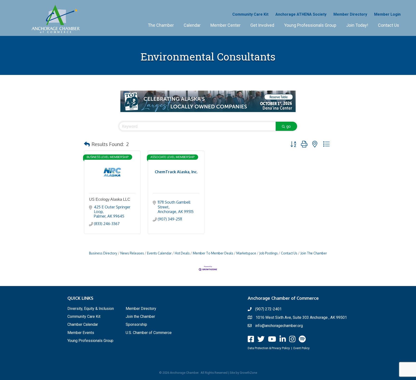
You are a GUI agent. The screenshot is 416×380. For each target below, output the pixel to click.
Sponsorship (136, 324)
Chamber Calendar (82, 324)
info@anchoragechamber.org (279, 325)
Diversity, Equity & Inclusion (90, 308)
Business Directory (103, 253)
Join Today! (357, 25)
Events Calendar (159, 253)
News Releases (132, 253)
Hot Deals (182, 253)
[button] (87, 144)
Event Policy (301, 348)
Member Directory (350, 14)
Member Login (387, 14)
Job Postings (268, 253)
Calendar (192, 25)
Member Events (80, 332)
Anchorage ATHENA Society (300, 14)
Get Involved (262, 25)
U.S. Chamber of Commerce (149, 332)
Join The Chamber (313, 253)
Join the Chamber (140, 316)
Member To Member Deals (213, 253)
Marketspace (246, 253)
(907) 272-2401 (268, 309)
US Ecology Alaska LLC (109, 199)
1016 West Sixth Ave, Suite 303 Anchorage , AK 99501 (301, 317)
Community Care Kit (250, 14)
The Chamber (161, 25)
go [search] (288, 126)
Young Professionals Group (310, 25)
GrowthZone (248, 372)
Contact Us (388, 25)
